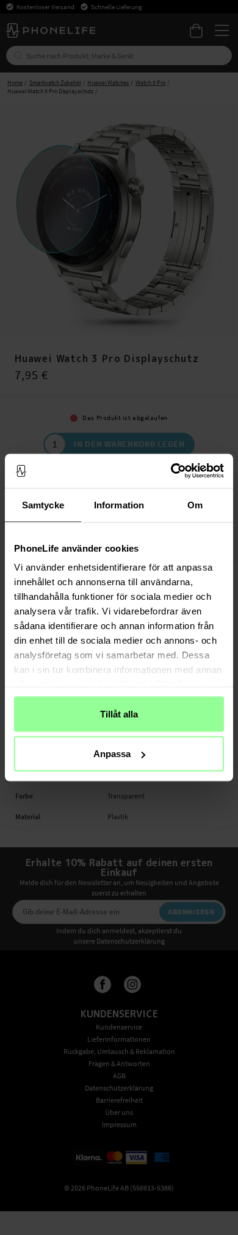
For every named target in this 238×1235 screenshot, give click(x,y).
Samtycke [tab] (43, 504)
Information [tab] (119, 504)
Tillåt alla (119, 713)
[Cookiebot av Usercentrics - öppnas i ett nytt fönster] (171, 471)
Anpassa (112, 754)
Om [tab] (195, 504)
